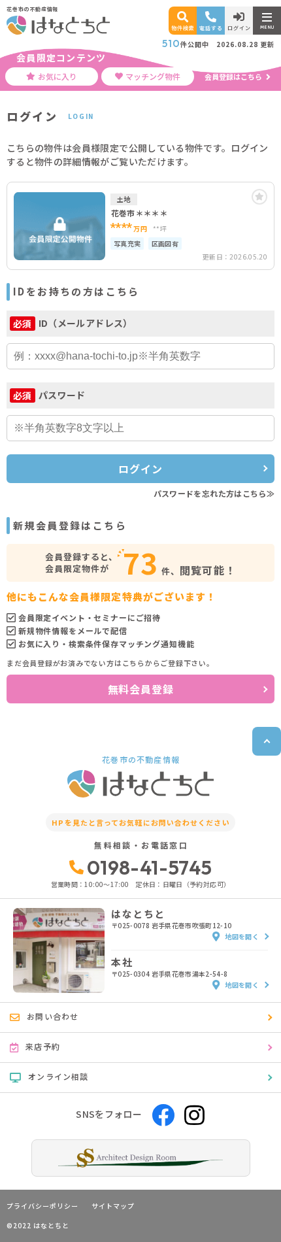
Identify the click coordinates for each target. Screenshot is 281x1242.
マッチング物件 (152, 76)
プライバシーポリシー (42, 1206)
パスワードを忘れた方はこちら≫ (214, 493)
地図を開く (242, 936)
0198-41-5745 (149, 867)
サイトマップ (113, 1206)
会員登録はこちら (233, 76)
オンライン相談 (58, 1076)
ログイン (140, 469)
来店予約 (42, 1046)
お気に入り (57, 76)
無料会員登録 (141, 689)
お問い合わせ (52, 1016)
